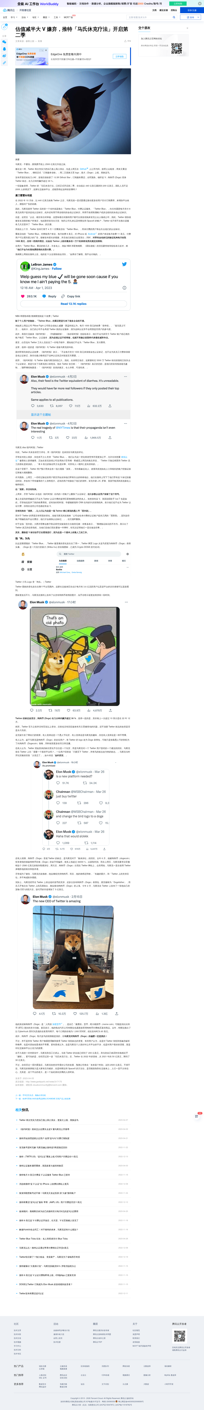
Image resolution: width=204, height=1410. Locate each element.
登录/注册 (192, 10)
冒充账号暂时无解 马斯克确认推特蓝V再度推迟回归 (43, 1147)
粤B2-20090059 (108, 1401)
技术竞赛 (57, 1342)
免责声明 (136, 1334)
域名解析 (168, 1366)
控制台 (174, 10)
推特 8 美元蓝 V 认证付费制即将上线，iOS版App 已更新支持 (47, 1275)
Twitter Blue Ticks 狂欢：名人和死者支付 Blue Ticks (43, 1238)
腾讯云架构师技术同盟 (102, 1334)
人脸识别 (42, 1375)
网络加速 (126, 1366)
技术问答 (17, 1334)
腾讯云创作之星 (99, 1338)
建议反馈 (163, 10)
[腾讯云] (9, 10)
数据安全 (42, 1384)
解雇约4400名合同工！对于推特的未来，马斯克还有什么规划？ (48, 1229)
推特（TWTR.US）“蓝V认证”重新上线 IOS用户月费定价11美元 (48, 1156)
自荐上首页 (57, 1338)
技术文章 (17, 1330)
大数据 (146, 1384)
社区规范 (136, 1330)
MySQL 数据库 (170, 1375)
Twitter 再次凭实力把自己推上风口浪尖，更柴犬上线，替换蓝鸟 (48, 1119)
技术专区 (17, 1353)
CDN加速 (105, 1375)
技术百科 (17, 1349)
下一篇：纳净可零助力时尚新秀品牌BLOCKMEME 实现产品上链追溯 (42, 1098)
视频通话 (126, 1375)
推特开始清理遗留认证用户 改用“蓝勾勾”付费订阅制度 (44, 1138)
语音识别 (63, 1377)
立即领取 (119, 56)
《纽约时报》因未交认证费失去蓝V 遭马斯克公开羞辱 (44, 1129)
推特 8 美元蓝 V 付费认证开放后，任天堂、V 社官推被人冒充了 (48, 1220)
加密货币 (56, 1024)
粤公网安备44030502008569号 (131, 1401)
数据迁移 (63, 1386)
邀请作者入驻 (58, 1334)
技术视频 (17, 1342)
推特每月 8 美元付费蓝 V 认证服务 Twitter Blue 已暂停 (44, 1174)
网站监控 (42, 1386)
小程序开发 (168, 1384)
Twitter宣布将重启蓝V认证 (31, 1293)
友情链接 (136, 1342)
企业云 (83, 1375)
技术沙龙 (17, 1338)
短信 (82, 1384)
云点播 (125, 1384)
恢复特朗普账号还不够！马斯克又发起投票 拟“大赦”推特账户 (47, 1192)
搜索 (174, 17)
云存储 (41, 1368)
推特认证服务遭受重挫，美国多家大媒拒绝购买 (41, 1165)
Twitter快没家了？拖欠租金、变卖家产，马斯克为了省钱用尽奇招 (49, 1256)
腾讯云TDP (97, 1342)
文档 (154, 10)
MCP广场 (68, 17)
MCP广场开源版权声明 (142, 1345)
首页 (5, 17)
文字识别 (105, 1384)
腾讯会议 (63, 1375)
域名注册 (42, 1366)
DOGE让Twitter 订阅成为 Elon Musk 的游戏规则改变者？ (46, 1284)
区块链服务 (85, 1366)
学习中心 (17, 1345)
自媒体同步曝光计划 (61, 1330)
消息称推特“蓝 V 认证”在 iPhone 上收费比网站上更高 (44, 1183)
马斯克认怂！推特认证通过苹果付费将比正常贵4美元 (44, 1247)
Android (91, 233)
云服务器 (63, 1366)
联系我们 (136, 1338)
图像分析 (147, 1375)
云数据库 (147, 1366)
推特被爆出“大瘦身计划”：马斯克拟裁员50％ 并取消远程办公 (47, 1265)
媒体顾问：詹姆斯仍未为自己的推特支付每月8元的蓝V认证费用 (48, 1211)
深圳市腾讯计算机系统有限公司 (73, 1401)
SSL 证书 (42, 1377)
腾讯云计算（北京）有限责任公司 (85, 1404)
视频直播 (63, 1368)
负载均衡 (63, 1384)
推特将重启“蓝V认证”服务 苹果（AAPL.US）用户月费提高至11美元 (50, 1202)
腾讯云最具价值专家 (101, 1330)
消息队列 (105, 1366)
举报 (129, 40)
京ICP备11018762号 (123, 1404)
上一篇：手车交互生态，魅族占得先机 (30, 1095)
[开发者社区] (25, 10)
